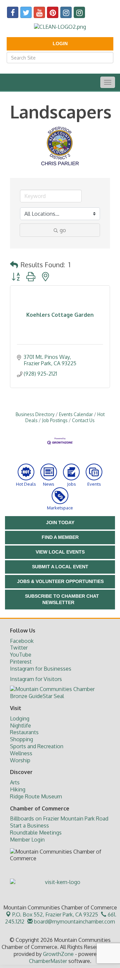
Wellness (21, 753)
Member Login (27, 839)
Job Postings (55, 420)
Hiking (17, 789)
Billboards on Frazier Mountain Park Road (59, 818)
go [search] (63, 230)
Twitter (19, 647)
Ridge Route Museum (36, 796)
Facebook (22, 641)
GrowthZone (58, 954)
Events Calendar (76, 414)
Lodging (19, 718)
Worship (20, 760)
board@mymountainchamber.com (74, 921)
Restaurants (24, 732)
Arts (15, 782)
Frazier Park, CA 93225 (55, 914)
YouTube (20, 654)
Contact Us (83, 420)
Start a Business (29, 825)
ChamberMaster (48, 961)
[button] (14, 265)
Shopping (21, 739)
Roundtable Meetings (36, 832)
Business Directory (35, 414)
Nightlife (20, 725)
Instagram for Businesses (40, 668)
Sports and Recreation (36, 746)
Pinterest (21, 661)
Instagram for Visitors (36, 679)
